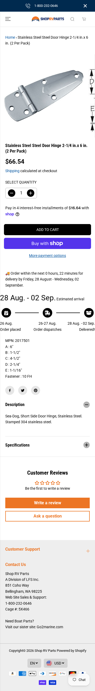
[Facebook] (9, 390)
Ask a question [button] (48, 516)
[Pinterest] (35, 390)
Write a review (47, 502)
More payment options (47, 255)
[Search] (72, 19)
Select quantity (20, 182)
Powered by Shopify (71, 651)
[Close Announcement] (85, 5)
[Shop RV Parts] (47, 19)
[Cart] (84, 19)
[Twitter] (22, 390)
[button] (8, 19)
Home (10, 37)
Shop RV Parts (45, 651)
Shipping (12, 171)
